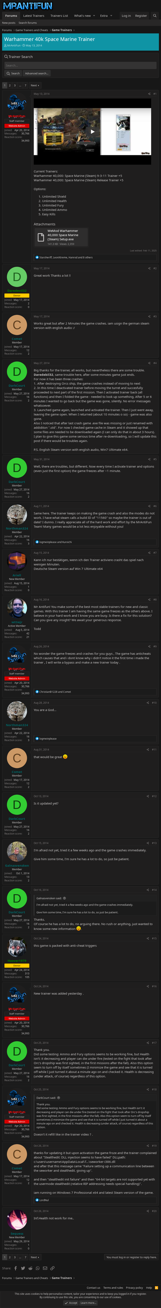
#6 (155, 506)
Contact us (93, 1288)
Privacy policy (134, 1288)
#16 (154, 986)
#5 (155, 459)
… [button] (20, 85)
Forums (11, 15)
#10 (154, 703)
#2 (155, 268)
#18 (154, 1089)
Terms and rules (113, 1288)
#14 (154, 890)
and (55, 542)
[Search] (155, 16)
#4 (155, 363)
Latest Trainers (33, 15)
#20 (154, 1211)
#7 (155, 553)
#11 (154, 749)
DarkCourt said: (46, 1098)
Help (149, 1288)
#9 (155, 646)
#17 (154, 1043)
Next (34, 85)
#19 (154, 1146)
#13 (154, 843)
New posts (8, 23)
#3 (155, 316)
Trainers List (59, 15)
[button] (94, 16)
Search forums (28, 23)
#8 (155, 599)
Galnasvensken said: (49, 898)
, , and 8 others (66, 257)
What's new (82, 15)
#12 (154, 796)
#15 (154, 938)
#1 (155, 94)
